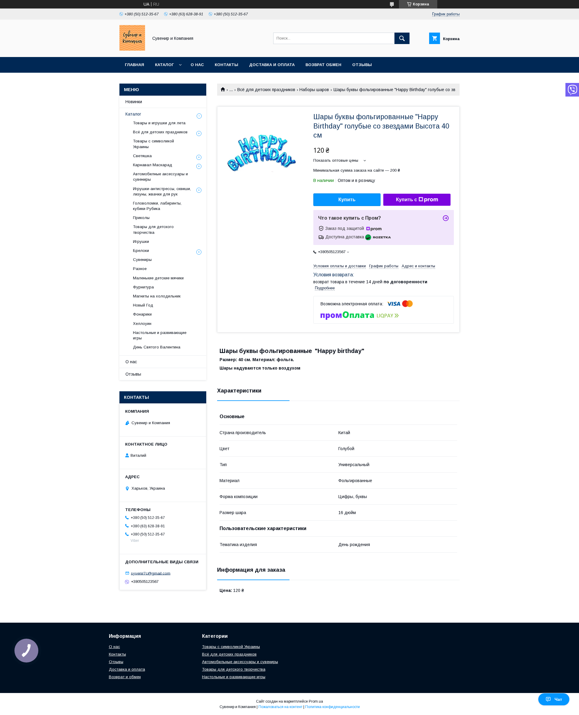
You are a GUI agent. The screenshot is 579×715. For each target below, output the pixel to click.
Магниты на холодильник (157, 296)
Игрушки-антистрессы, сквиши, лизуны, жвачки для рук (162, 191)
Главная (134, 64)
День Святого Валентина (156, 347)
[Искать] (402, 38)
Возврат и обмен (125, 677)
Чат (558, 699)
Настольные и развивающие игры (159, 335)
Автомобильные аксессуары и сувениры (240, 661)
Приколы (141, 217)
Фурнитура (143, 287)
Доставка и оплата (272, 64)
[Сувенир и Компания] (132, 49)
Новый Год (143, 305)
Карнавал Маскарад (152, 165)
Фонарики (142, 314)
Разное (140, 268)
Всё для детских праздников (266, 89)
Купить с (406, 199)
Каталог (164, 64)
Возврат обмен (323, 64)
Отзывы (362, 64)
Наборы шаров (314, 89)
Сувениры (142, 259)
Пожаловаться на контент (280, 707)
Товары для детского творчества (153, 229)
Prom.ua (316, 701)
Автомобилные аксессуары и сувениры (160, 177)
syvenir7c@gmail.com (150, 573)
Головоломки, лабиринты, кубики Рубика (157, 206)
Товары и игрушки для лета (159, 123)
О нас (197, 64)
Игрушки (141, 241)
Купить (347, 199)
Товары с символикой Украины (153, 144)
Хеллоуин (142, 323)
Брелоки (141, 250)
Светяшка (142, 156)
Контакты (226, 64)
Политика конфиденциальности (332, 707)
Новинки (133, 101)
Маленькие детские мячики (158, 278)
